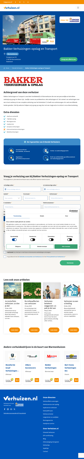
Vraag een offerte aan (68, 59)
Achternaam (54, 194)
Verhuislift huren (48, 411)
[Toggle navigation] (78, 7)
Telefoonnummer (48, 203)
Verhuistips (46, 445)
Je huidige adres (9, 185)
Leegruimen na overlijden (50, 417)
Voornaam (26, 194)
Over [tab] (66, 216)
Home (7, 68)
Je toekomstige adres (50, 185)
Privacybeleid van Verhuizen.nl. (56, 256)
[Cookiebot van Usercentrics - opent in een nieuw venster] (70, 211)
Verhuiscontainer (48, 414)
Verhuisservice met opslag (51, 404)
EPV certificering (48, 435)
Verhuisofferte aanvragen (50, 401)
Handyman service (48, 423)
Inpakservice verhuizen (50, 407)
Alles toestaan (66, 246)
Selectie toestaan (42, 246)
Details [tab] (42, 216)
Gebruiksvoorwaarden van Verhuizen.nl (30, 256)
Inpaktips (46, 448)
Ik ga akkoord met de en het (36, 256)
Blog (44, 439)
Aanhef (6, 194)
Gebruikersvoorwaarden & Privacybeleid (15, 413)
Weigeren (18, 246)
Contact (45, 451)
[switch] (32, 239)
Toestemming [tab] (17, 216)
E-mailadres (8, 203)
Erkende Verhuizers (17, 68)
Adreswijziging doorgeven (51, 442)
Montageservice (48, 420)
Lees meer (14, 330)
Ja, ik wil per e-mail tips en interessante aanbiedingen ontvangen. (29, 252)
